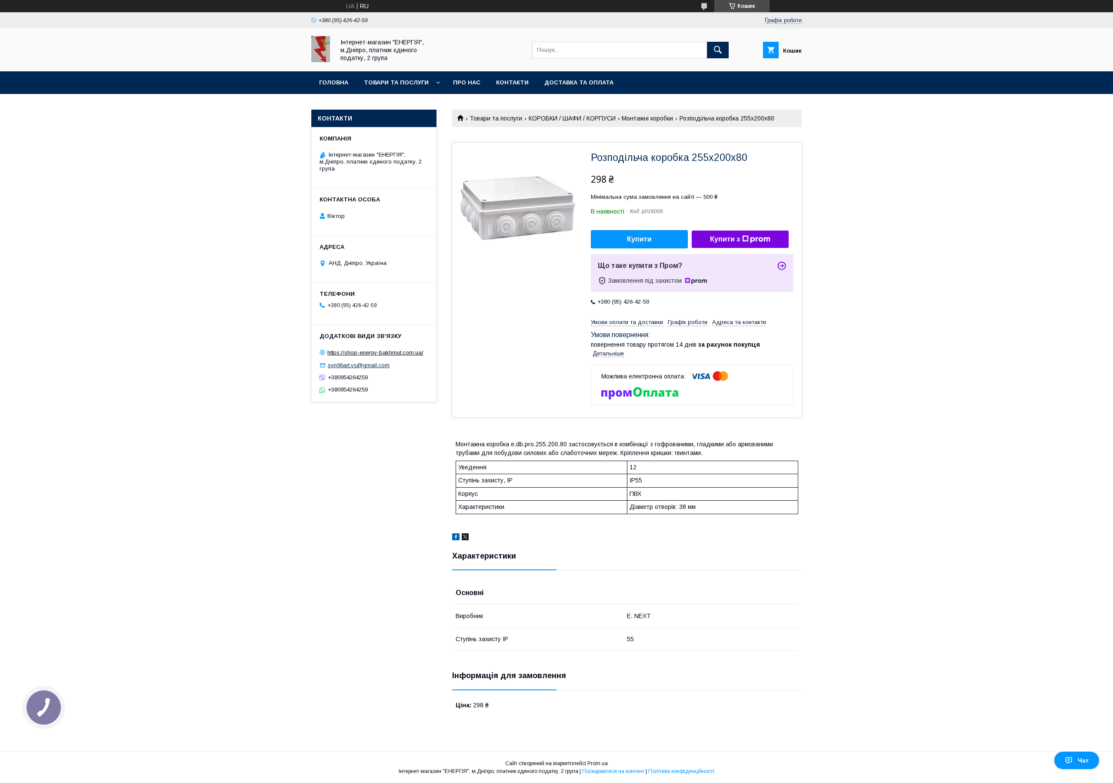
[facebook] (456, 538)
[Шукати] (718, 50)
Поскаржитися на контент (613, 771)
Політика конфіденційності (681, 771)
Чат (1083, 760)
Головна (333, 82)
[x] (465, 538)
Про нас (466, 82)
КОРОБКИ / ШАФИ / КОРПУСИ (572, 118)
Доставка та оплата (578, 82)
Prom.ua (597, 763)
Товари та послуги (396, 82)
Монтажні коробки (647, 118)
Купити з (725, 239)
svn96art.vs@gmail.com (359, 365)
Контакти (512, 82)
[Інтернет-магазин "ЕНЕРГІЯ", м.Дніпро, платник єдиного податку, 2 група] (320, 60)
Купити (639, 239)
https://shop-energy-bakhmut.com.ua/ (375, 352)
